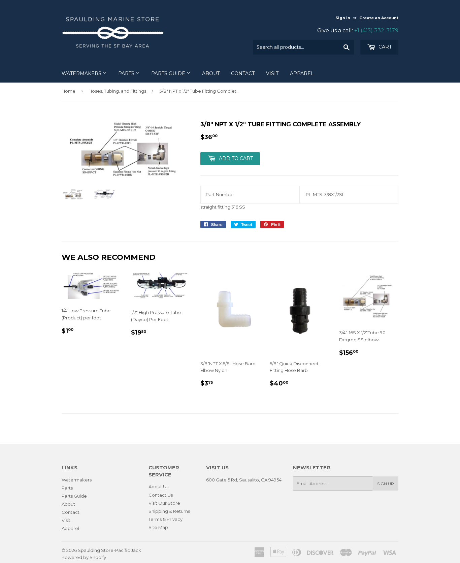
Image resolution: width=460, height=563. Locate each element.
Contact (243, 73)
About (211, 73)
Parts (127, 73)
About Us (158, 486)
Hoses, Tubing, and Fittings (117, 91)
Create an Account (378, 17)
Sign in (342, 17)
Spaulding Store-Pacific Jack (109, 550)
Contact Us (161, 495)
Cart (384, 47)
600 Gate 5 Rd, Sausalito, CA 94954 (244, 479)
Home (68, 91)
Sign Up (385, 483)
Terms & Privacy (166, 519)
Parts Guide (169, 73)
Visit (272, 73)
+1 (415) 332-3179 (376, 30)
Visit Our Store (164, 503)
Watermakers (82, 73)
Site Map (158, 527)
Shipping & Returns (169, 511)
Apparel (302, 73)
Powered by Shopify (84, 557)
